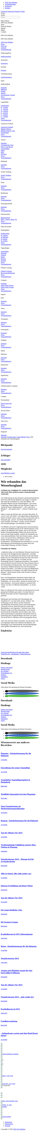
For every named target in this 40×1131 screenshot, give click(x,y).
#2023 (3, 678)
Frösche (3, 255)
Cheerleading (5, 149)
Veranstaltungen (6, 49)
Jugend (3, 93)
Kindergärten (5, 233)
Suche (3, 13)
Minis (3, 150)
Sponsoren (4, 63)
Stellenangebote (6, 56)
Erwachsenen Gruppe (8, 95)
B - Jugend (4, 107)
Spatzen (3, 260)
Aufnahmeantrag (6, 77)
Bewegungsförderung (8, 273)
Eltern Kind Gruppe (7, 287)
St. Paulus (4, 239)
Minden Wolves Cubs (8, 131)
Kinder (3, 91)
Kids (2, 152)
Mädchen (4, 89)
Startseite (4, 88)
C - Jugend (4, 109)
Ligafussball (5, 105)
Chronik (3, 48)
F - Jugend (4, 115)
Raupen (3, 259)
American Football (7, 127)
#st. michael (5, 671)
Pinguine (4, 253)
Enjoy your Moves (7, 147)
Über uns (4, 46)
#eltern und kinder (7, 667)
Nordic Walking (6, 175)
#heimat (3, 675)
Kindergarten (11, 437)
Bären (3, 257)
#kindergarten (5, 669)
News (3, 44)
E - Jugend (4, 113)
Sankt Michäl (21, 437)
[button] (6, 691)
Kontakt (3, 70)
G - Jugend (4, 116)
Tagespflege (5, 251)
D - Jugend (4, 111)
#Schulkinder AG (6, 673)
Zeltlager (4, 343)
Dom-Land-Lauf (6, 403)
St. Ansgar (4, 235)
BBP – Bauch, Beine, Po (9, 219)
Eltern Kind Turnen (7, 285)
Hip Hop (4, 154)
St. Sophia (4, 241)
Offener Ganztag (6, 271)
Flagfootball (5, 132)
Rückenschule (5, 218)
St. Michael (4, 237)
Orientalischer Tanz (7, 145)
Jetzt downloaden (6, 449)
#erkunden (4, 677)
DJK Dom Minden (7, 42)
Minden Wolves (6, 129)
